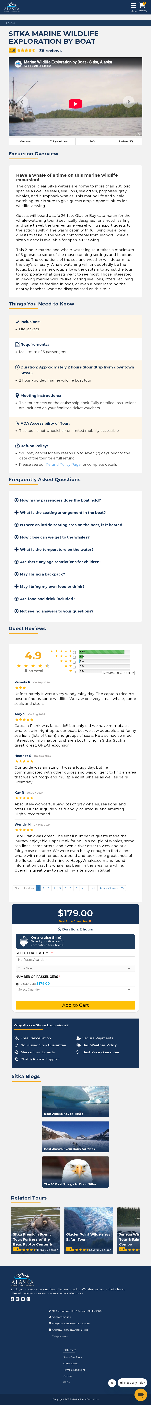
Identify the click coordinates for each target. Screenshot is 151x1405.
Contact (68, 1375)
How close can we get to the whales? (55, 537)
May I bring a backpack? (42, 574)
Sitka (11, 23)
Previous (22, 102)
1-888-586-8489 (61, 1317)
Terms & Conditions (74, 1369)
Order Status (70, 1363)
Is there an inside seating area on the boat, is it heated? (72, 525)
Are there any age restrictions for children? (60, 562)
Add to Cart (75, 1005)
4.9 (12, 50)
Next (128, 102)
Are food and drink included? (47, 599)
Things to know (58, 141)
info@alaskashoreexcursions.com (71, 1323)
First (17, 888)
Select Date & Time (34, 953)
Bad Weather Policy (99, 1045)
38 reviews (50, 50)
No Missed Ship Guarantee (43, 1045)
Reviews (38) (126, 141)
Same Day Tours (72, 1357)
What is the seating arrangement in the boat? (63, 513)
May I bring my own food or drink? (52, 587)
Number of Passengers (38, 977)
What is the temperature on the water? (57, 550)
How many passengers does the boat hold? (60, 500)
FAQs (66, 1382)
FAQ (92, 141)
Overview (25, 141)
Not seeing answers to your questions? (56, 611)
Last (93, 888)
